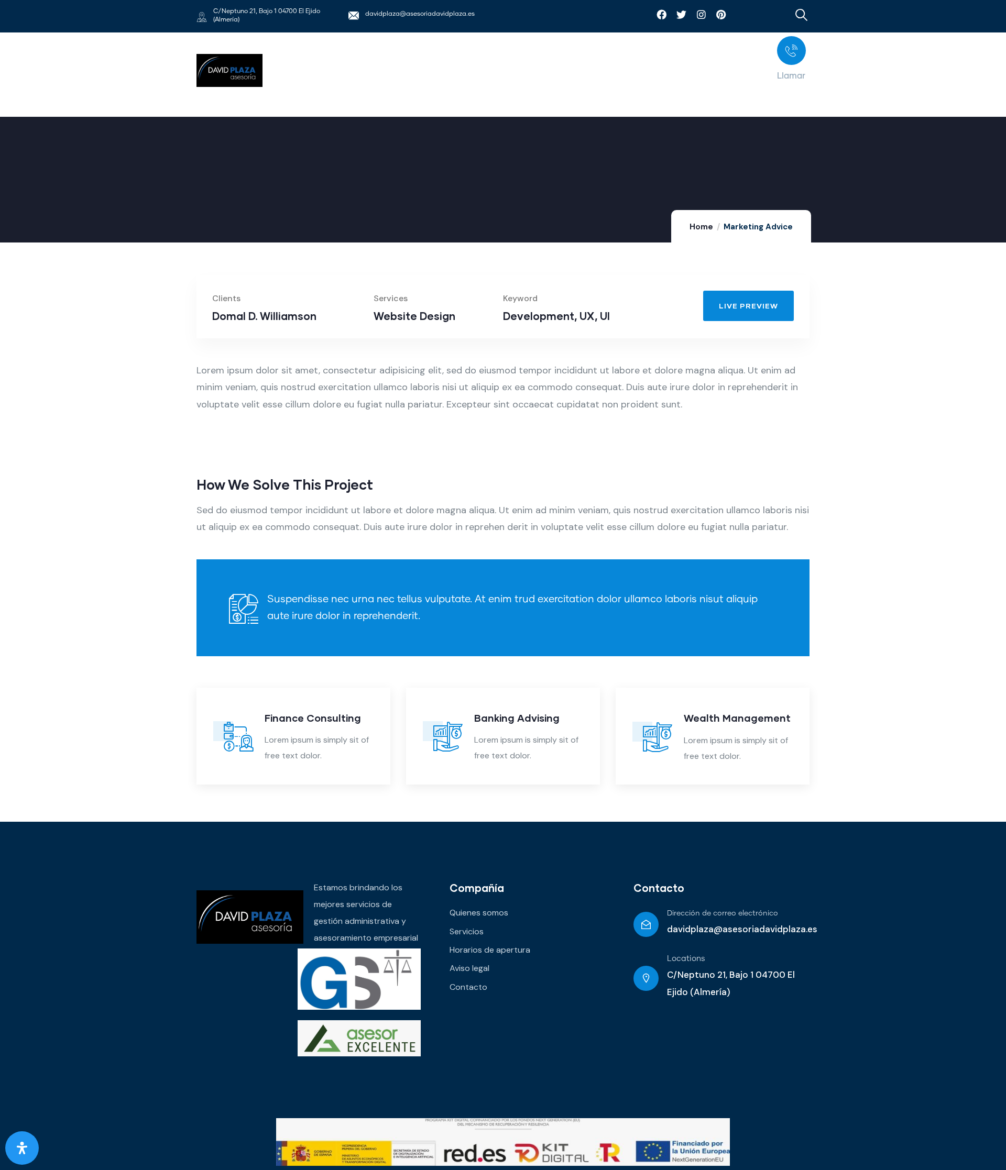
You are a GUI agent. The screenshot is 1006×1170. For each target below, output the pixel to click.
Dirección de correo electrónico (722, 913)
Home (701, 227)
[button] (863, 296)
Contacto (658, 887)
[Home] (229, 70)
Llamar (791, 76)
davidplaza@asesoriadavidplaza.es (420, 14)
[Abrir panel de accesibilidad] (22, 1148)
